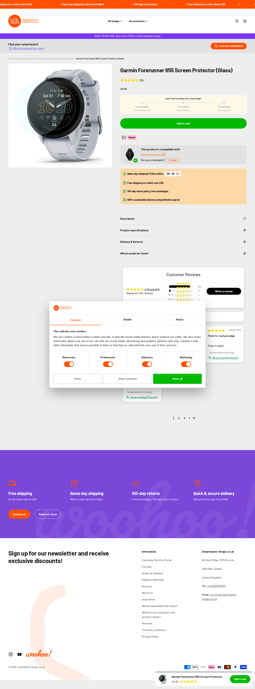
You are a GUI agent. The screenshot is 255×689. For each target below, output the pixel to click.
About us (147, 592)
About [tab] (179, 319)
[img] (216, 330)
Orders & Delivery (152, 573)
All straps (113, 21)
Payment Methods (153, 579)
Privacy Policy (150, 636)
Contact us (19, 514)
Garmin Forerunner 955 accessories (56, 58)
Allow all (177, 378)
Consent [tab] (75, 319)
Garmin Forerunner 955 (153, 154)
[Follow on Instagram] (10, 654)
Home (11, 58)
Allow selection (127, 378)
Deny (78, 378)
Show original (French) (144, 397)
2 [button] (179, 418)
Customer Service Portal (157, 560)
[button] (129, 80)
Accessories (137, 21)
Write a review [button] (224, 291)
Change (173, 160)
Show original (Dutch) (225, 357)
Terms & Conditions (154, 629)
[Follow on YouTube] (19, 654)
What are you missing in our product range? (158, 614)
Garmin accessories (26, 58)
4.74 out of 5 (151, 289)
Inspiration (148, 599)
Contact (147, 566)
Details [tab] (127, 319)
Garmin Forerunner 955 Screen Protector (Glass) (100, 58)
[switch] (108, 364)
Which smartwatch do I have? (29, 48)
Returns (147, 586)
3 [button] (184, 418)
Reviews (147, 623)
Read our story (48, 514)
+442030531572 (216, 586)
